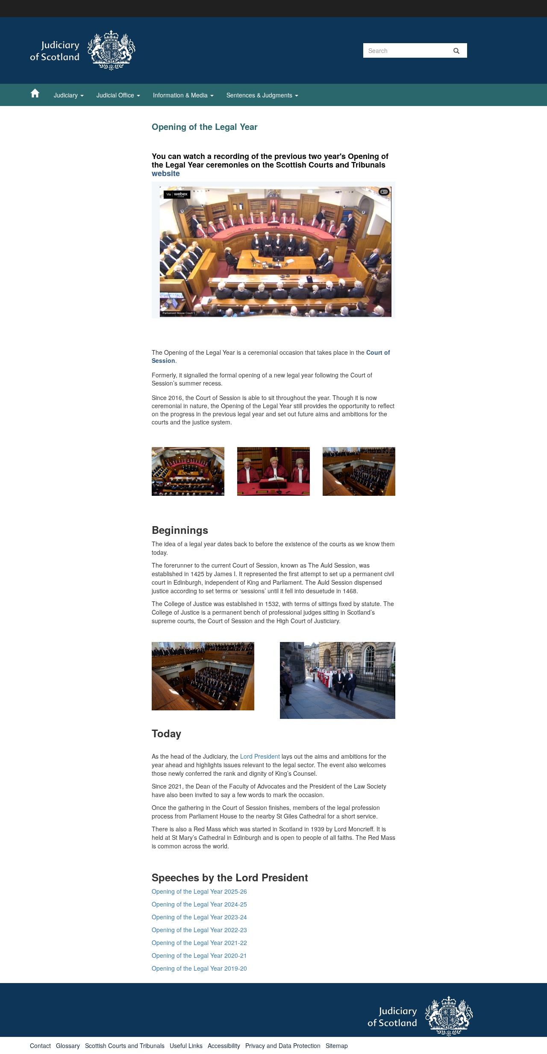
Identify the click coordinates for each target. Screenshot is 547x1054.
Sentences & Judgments (260, 95)
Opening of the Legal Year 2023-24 (199, 917)
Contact (40, 1045)
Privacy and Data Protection (283, 1045)
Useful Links (186, 1045)
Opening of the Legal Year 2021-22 (199, 942)
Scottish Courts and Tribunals (125, 1045)
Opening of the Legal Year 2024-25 (199, 904)
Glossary (68, 1045)
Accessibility (224, 1045)
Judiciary (66, 95)
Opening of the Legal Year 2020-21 (199, 955)
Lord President (260, 756)
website (166, 173)
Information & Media (181, 95)
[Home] (38, 92)
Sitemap (337, 1045)
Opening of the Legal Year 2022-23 (199, 929)
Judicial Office (116, 95)
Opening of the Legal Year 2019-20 (199, 968)
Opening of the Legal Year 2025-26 (199, 891)
